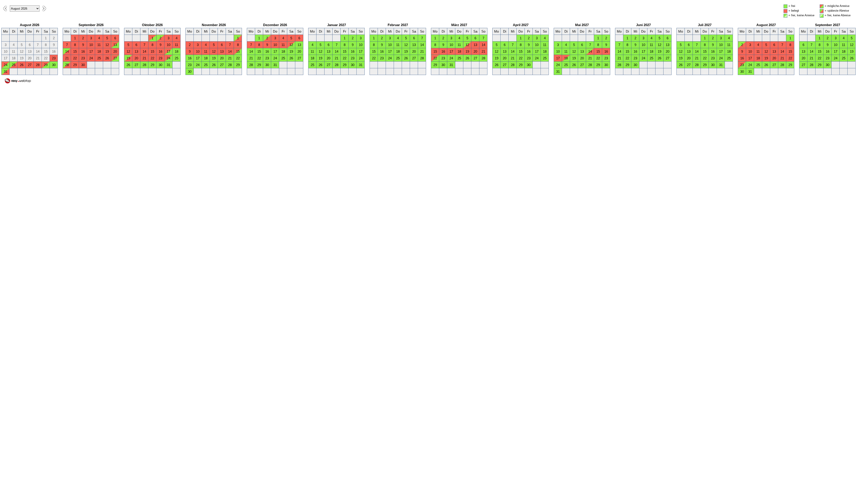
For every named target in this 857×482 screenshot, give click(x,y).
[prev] (5, 8)
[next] (44, 8)
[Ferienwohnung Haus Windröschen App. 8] (17, 82)
